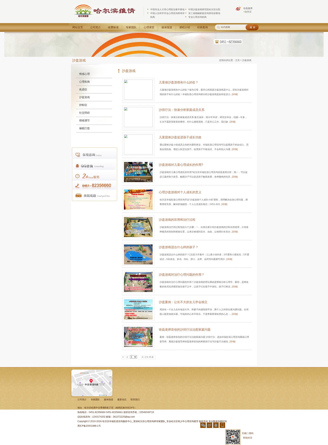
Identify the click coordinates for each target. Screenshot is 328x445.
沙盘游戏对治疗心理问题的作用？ (181, 274)
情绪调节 (84, 120)
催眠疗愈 (84, 128)
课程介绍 (184, 27)
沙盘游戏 (84, 97)
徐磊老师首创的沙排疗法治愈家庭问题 (185, 329)
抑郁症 (83, 104)
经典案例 (202, 27)
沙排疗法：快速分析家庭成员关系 (181, 109)
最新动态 (121, 399)
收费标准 (113, 27)
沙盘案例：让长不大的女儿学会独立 (183, 302)
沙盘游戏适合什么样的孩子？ (178, 247)
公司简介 (95, 27)
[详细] (235, 94)
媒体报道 (167, 27)
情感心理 (84, 73)
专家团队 (131, 27)
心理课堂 (149, 27)
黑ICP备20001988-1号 (89, 426)
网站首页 (77, 27)
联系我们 (135, 399)
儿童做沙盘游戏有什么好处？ (178, 82)
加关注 (247, 11)
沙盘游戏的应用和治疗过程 (177, 219)
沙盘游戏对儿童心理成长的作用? (181, 164)
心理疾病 (84, 81)
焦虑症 (83, 89)
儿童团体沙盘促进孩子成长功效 (180, 137)
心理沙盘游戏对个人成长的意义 (180, 192)
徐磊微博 (247, 8)
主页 (237, 60)
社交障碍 (84, 112)
